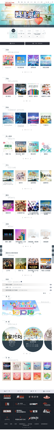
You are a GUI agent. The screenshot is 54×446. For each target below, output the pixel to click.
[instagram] (53, 248)
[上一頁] (7, 33)
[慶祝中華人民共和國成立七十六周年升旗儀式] (27, 376)
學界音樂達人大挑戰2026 (21, 242)
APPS (38, 3)
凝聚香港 (33, 67)
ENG (46, 2)
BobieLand (8, 67)
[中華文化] (7, 411)
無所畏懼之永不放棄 (33, 271)
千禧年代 (45, 125)
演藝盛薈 (45, 242)
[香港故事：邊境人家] (47, 376)
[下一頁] (45, 33)
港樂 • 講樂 (8, 242)
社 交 (21, 391)
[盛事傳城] (33, 333)
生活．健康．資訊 (21, 33)
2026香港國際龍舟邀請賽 (46, 213)
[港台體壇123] (6, 366)
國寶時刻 (45, 183)
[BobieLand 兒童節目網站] (46, 397)
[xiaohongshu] (53, 253)
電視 (21, 3)
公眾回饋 (47, 391)
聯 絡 (34, 391)
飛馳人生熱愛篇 (45, 270)
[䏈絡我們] (31, 391)
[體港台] (20, 397)
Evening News (8, 125)
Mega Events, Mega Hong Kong (8, 183)
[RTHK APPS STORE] (7, 418)
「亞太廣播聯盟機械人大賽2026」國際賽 (33, 214)
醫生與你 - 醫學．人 (21, 154)
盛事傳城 (33, 183)
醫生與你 (33, 154)
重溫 (34, 3)
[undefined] (19, 2)
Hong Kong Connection (21, 126)
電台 (24, 3)
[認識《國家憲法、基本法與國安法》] (20, 411)
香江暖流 (8, 96)
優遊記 (46, 154)
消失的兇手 (13, 33)
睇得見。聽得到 (33, 96)
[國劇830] (7, 404)
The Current (33, 125)
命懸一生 (20, 270)
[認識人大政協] (37, 376)
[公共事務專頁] (33, 404)
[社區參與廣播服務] (46, 404)
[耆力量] (33, 411)
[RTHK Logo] (9, 6)
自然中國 (29, 33)
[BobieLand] (27, 309)
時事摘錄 (20, 96)
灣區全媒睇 (46, 67)
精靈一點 (8, 154)
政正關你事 (21, 67)
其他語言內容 (26, 425)
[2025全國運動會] (7, 397)
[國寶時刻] (12, 333)
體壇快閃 (8, 213)
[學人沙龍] (16, 366)
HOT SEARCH (14, 282)
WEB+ (31, 3)
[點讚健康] (33, 397)
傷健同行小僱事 (45, 96)
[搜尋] (52, 2)
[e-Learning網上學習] (20, 404)
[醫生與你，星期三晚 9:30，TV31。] (27, 15)
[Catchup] (21, 281)
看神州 (21, 183)
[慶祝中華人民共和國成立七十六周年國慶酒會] (16, 376)
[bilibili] (53, 251)
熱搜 (7, 279)
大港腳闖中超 (21, 213)
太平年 (8, 270)
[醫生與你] (27, 366)
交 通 (8, 391)
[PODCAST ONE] (20, 418)
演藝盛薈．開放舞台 (33, 242)
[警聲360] (37, 366)
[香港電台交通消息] (5, 391)
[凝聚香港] (47, 366)
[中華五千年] (33, 418)
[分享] (18, 391)
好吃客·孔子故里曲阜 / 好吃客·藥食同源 (37, 34)
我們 (41, 3)
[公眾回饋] (44, 391)
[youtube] (53, 246)
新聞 (28, 3)
